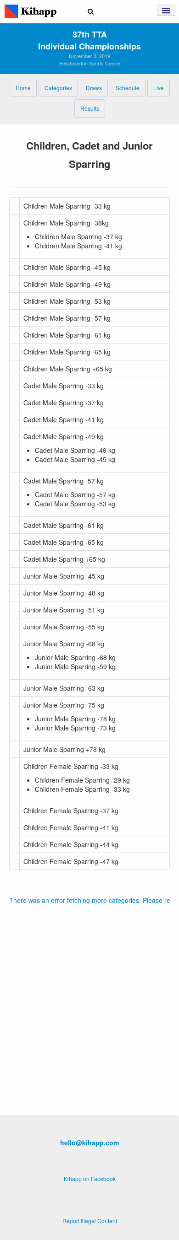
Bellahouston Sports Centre (89, 63)
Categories (58, 87)
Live (158, 87)
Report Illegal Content (89, 1220)
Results (89, 108)
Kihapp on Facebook (90, 1178)
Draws (94, 87)
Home (23, 87)
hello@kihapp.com (89, 1142)
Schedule (128, 87)
